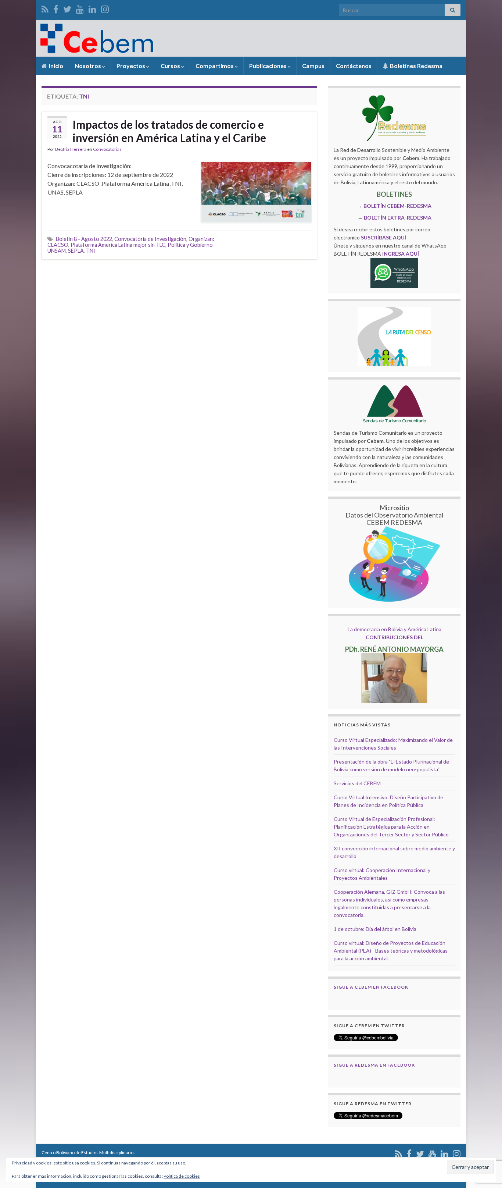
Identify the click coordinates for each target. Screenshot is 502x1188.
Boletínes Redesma (415, 65)
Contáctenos (354, 65)
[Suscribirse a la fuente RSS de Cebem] (45, 8)
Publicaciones (268, 65)
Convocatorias (107, 149)
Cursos (171, 65)
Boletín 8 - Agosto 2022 (84, 239)
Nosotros (88, 65)
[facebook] (55, 8)
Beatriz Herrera (70, 149)
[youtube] (80, 8)
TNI (90, 251)
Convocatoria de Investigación (150, 239)
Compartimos (215, 65)
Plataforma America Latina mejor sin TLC (118, 245)
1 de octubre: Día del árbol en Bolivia (375, 929)
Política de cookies (182, 1176)
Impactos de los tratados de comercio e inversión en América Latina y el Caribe (169, 131)
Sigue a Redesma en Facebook (374, 1065)
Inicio (55, 65)
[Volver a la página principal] (251, 38)
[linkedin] (92, 8)
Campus (313, 65)
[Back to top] (485, 1144)
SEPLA (76, 251)
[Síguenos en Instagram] (105, 8)
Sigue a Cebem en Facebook (371, 987)
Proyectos (131, 65)
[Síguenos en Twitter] (67, 8)
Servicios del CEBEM (357, 783)
